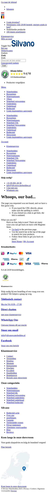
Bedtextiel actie (12, 413)
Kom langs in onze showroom (13, 486)
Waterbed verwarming (15, 395)
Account (4, 142)
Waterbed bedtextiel (14, 402)
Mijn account (6, 39)
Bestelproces (11, 375)
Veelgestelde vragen (14, 422)
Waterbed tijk (12, 393)
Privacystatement (13, 425)
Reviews (10, 432)
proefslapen (11, 418)
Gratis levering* (13, 22)
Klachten (10, 368)
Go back (15, 229)
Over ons (10, 415)
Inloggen (10, 9)
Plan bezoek (6, 447)
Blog (8, 430)
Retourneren (11, 366)
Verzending (11, 358)
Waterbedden (11, 388)
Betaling (9, 361)
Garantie (10, 420)
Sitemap (14, 491)
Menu (3, 87)
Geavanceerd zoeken (10, 63)
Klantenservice (7, 36)
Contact (9, 356)
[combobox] (13, 60)
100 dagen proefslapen (15, 32)
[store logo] (23, 46)
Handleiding (11, 373)
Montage (10, 363)
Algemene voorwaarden (16, 427)
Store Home (17, 241)
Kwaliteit (10, 370)
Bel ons (4, 48)
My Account (28, 241)
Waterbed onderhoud (15, 400)
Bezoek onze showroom (16, 378)
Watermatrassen (13, 390)
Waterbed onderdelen (15, 398)
